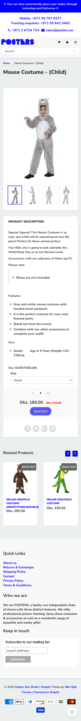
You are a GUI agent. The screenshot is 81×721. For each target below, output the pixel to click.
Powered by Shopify (46, 692)
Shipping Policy (14, 572)
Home (6, 63)
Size (13, 373)
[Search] (75, 51)
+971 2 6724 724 (25, 30)
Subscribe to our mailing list (27, 642)
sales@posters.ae (59, 30)
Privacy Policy (13, 581)
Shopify (45, 687)
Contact (8, 576)
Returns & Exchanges (18, 567)
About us (9, 563)
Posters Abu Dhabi (26, 687)
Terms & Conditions (17, 585)
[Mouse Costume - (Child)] (40, 137)
